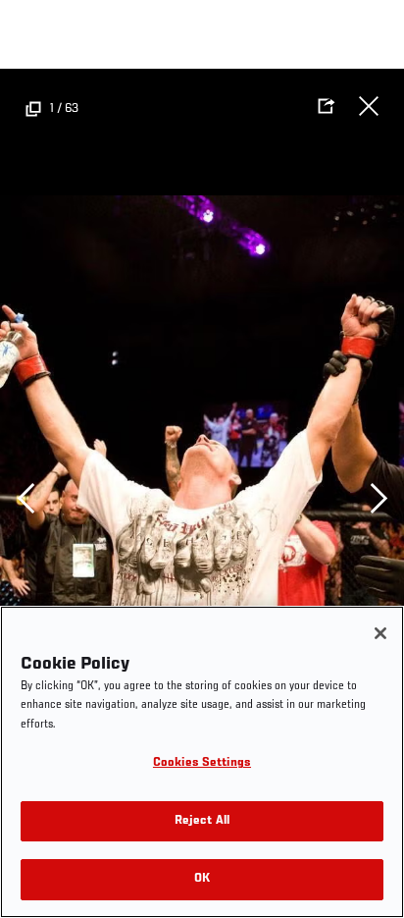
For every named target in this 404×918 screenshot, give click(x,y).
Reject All (202, 821)
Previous (25, 498)
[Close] (380, 633)
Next (378, 498)
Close (369, 106)
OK (202, 879)
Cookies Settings (202, 763)
